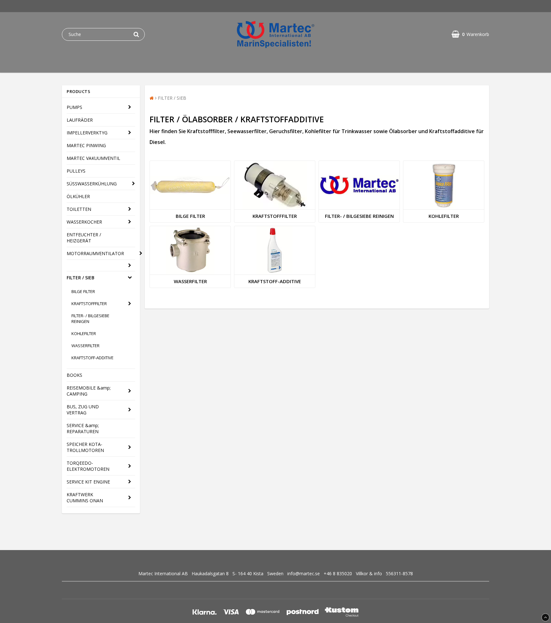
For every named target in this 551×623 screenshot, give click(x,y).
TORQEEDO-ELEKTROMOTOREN (88, 466)
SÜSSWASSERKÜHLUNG (92, 184)
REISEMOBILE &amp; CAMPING (89, 391)
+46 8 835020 (338, 573)
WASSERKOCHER (84, 222)
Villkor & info (369, 573)
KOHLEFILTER (83, 333)
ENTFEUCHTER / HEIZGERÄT (84, 238)
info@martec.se (303, 573)
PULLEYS (76, 171)
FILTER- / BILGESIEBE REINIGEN (90, 318)
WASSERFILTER (85, 345)
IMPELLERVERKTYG (87, 133)
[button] (470, 34)
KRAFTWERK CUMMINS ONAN (85, 497)
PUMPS (74, 107)
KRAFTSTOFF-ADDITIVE (92, 358)
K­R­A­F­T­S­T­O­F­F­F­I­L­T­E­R (275, 216)
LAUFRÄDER (80, 120)
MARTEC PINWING (86, 145)
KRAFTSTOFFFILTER (89, 303)
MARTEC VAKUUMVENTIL (93, 158)
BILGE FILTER (83, 291)
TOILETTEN (79, 209)
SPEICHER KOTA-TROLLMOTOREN (85, 447)
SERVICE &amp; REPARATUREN (83, 428)
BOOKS (74, 375)
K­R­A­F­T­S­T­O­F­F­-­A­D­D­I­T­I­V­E (274, 281)
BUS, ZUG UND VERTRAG (83, 410)
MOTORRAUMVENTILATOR (95, 253)
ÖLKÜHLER (78, 196)
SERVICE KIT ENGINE (88, 482)
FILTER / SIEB (80, 278)
